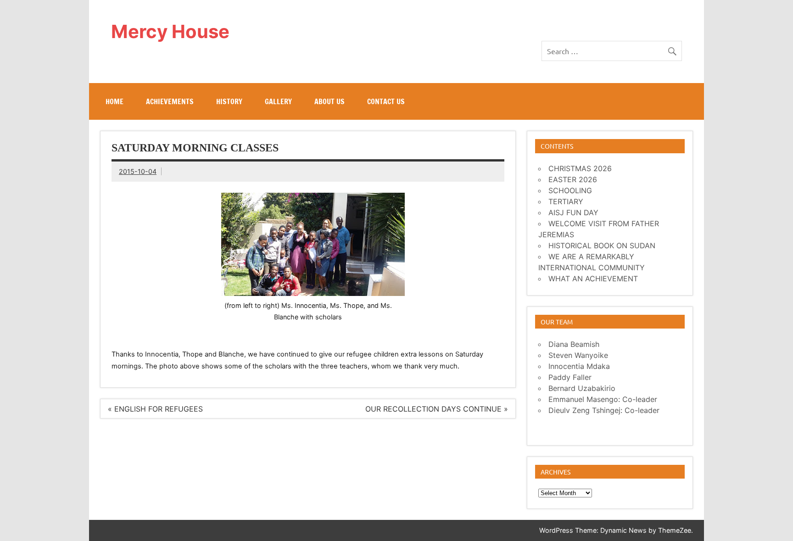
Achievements (170, 101)
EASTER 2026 (572, 179)
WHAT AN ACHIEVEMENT (593, 278)
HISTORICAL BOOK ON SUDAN (601, 245)
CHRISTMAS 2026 (580, 168)
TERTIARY (565, 201)
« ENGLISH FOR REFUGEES (155, 408)
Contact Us (386, 101)
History (229, 101)
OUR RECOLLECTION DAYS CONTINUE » (436, 408)
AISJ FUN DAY (573, 212)
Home (114, 101)
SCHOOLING (570, 190)
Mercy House (170, 31)
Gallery (278, 101)
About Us (329, 101)
